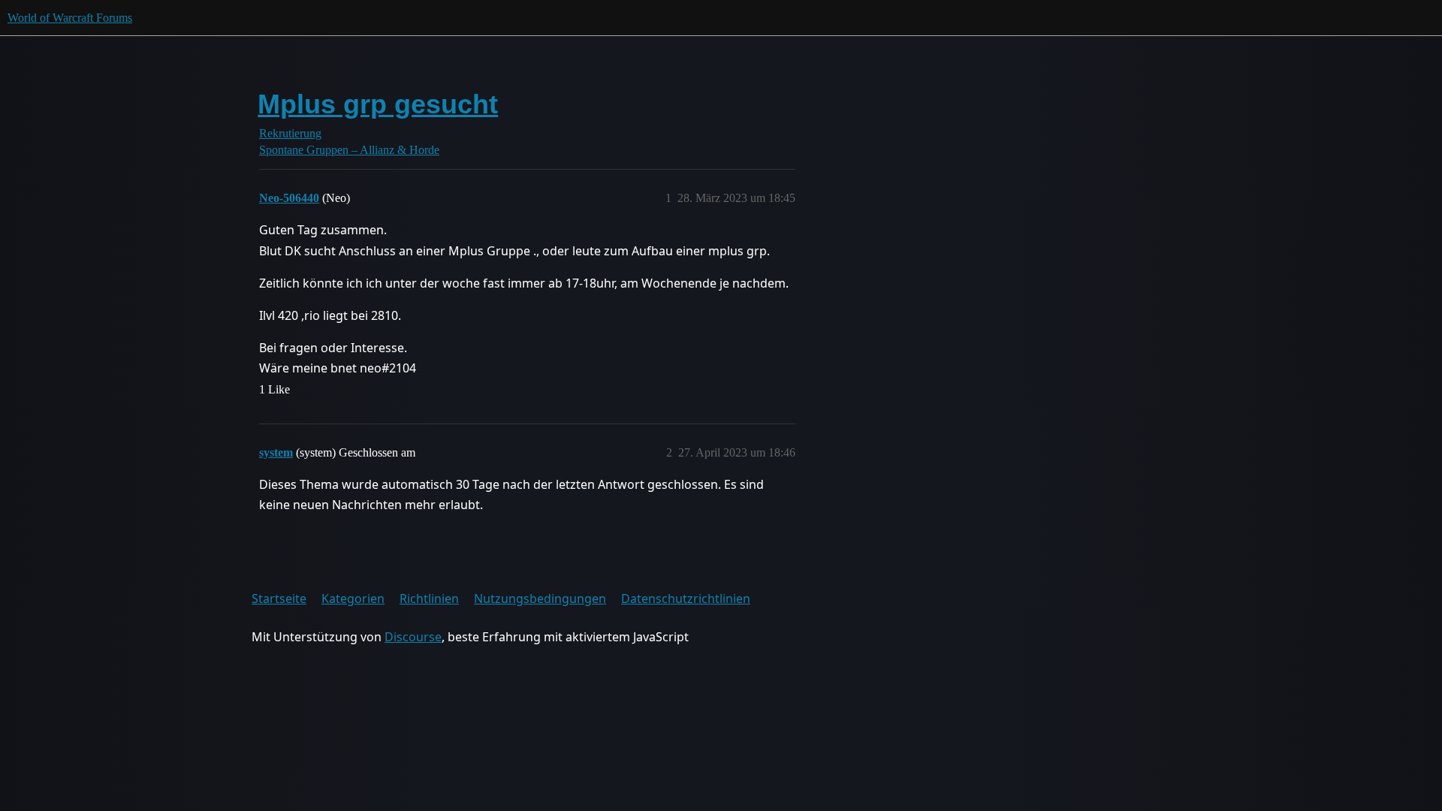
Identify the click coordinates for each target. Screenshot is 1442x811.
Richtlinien (429, 598)
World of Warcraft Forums (70, 17)
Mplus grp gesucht (378, 104)
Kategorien (353, 598)
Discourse (413, 637)
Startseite (279, 598)
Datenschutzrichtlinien (685, 598)
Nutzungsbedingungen (540, 598)
